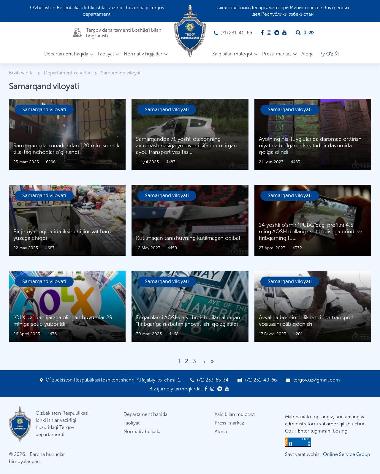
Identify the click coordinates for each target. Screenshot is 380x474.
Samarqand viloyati (44, 109)
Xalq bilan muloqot (232, 54)
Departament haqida (66, 54)
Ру (322, 54)
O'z (329, 54)
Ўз (337, 54)
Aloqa (307, 54)
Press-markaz (277, 54)
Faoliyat (106, 54)
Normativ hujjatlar (143, 54)
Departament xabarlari (68, 73)
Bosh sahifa (22, 73)
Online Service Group (346, 454)
